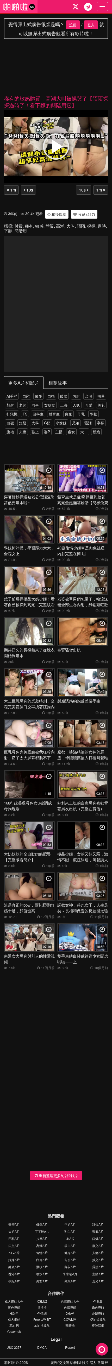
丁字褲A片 (42, 1231)
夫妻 (22, 431)
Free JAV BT (42, 1319)
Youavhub (14, 1331)
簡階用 (20, 231)
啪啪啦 (9, 1362)
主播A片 (98, 1274)
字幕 (100, 422)
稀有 (29, 226)
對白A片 (70, 1231)
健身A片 (70, 1252)
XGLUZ (42, 1301)
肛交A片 (98, 1245)
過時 (102, 226)
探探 (91, 226)
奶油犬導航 (98, 1319)
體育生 (54, 414)
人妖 (76, 405)
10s (29, 190)
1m (12, 190)
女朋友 (49, 405)
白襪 (10, 422)
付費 (18, 226)
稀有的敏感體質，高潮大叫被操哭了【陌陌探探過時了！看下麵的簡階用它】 (56, 101)
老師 (22, 405)
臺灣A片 (14, 1224)
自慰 (26, 396)
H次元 (14, 1313)
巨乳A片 (14, 1238)
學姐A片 (14, 1281)
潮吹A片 (42, 1266)
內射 (76, 396)
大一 (84, 431)
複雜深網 (98, 1325)
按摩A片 (42, 1238)
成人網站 (14, 1319)
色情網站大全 (70, 1301)
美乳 (101, 405)
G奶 (47, 422)
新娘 (96, 431)
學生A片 (70, 1245)
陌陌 (81, 226)
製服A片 (98, 1231)
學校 (93, 414)
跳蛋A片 (98, 1224)
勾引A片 (70, 1259)
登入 (91, 24)
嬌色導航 (98, 1307)
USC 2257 (14, 1347)
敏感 (39, 226)
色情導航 (70, 1307)
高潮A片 (42, 1245)
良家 (68, 414)
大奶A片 (14, 1231)
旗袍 (10, 431)
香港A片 (14, 1274)
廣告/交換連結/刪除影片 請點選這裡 (79, 1362)
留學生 (38, 414)
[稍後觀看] (102, 1349)
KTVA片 (14, 1252)
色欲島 (98, 1301)
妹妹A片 (14, 1259)
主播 (59, 431)
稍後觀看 (58, 214)
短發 (22, 422)
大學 (35, 422)
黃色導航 (14, 1307)
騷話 (88, 422)
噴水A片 (42, 1274)
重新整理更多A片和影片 (58, 1175)
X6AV (70, 1313)
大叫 (70, 226)
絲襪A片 (14, 1266)
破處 (63, 396)
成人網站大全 (14, 1301)
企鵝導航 (98, 1313)
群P (47, 431)
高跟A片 (70, 1281)
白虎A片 (42, 1259)
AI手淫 (12, 396)
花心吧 (14, 1325)
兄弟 (75, 422)
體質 (50, 226)
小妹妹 (61, 422)
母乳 (81, 414)
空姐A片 (70, 1224)
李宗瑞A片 (70, 1274)
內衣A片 (70, 1266)
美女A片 (42, 1281)
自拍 (51, 396)
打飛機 (12, 414)
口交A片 (14, 1245)
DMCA (42, 1347)
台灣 (88, 396)
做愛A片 (42, 1224)
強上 (35, 431)
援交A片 (98, 1259)
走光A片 (98, 1281)
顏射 (10, 405)
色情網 (42, 1313)
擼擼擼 (42, 1307)
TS (25, 414)
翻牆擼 (70, 1325)
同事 (35, 405)
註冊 (73, 24)
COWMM (70, 1319)
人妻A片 (98, 1252)
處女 (71, 431)
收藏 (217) (86, 214)
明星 (101, 396)
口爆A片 (98, 1238)
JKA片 (70, 1238)
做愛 (38, 396)
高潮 (60, 226)
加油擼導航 (42, 1325)
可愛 (88, 405)
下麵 (8, 231)
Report (70, 1347)
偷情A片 (42, 1252)
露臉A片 (98, 1266)
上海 (63, 405)
